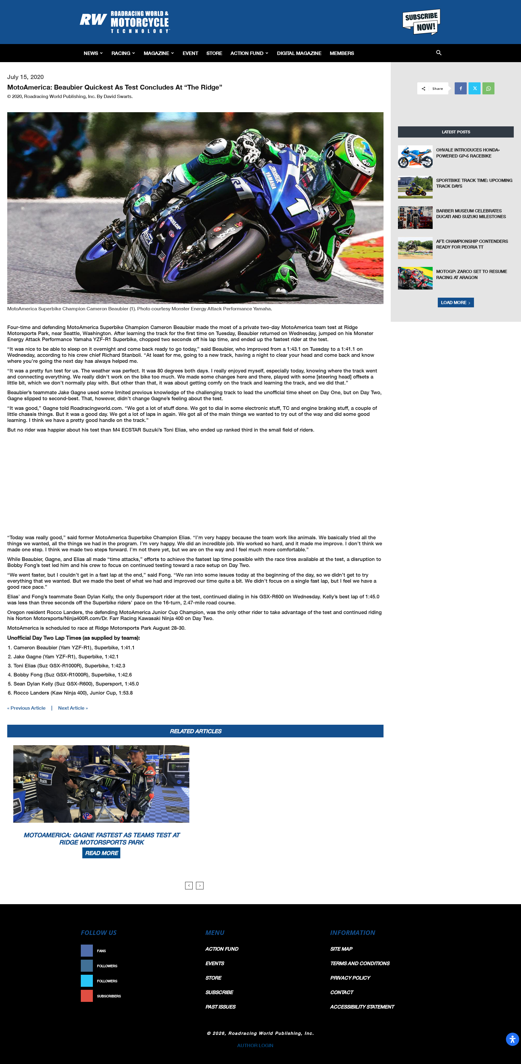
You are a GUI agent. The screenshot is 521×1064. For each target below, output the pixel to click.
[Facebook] (461, 88)
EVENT (190, 53)
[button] (438, 53)
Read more (101, 853)
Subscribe (181, 996)
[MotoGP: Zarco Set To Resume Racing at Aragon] (415, 278)
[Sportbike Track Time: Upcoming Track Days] (415, 187)
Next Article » (73, 708)
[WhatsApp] (488, 88)
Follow (184, 966)
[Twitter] (475, 88)
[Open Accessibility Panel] (512, 1039)
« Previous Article (26, 708)
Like (187, 951)
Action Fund (247, 53)
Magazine (156, 53)
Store (214, 53)
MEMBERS (342, 53)
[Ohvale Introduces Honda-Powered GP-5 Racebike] (415, 156)
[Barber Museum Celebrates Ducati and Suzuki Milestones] (415, 217)
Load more (453, 302)
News (91, 53)
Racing (121, 53)
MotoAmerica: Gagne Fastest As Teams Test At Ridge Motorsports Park (101, 838)
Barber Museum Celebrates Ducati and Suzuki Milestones (471, 213)
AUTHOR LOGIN (255, 1045)
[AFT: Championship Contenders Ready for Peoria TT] (415, 248)
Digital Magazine (299, 53)
